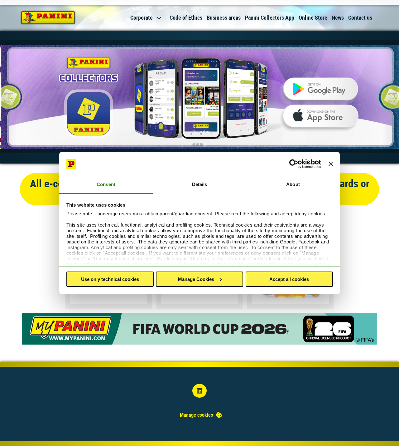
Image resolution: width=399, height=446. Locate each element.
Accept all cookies (289, 279)
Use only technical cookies (110, 279)
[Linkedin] (199, 391)
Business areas (224, 17)
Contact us (360, 17)
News (338, 17)
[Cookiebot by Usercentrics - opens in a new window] (294, 164)
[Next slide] (389, 99)
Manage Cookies (196, 279)
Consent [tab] (106, 184)
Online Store (313, 17)
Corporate (141, 17)
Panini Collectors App (269, 17)
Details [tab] (199, 184)
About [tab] (293, 184)
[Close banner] (331, 164)
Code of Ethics (186, 17)
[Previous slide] (9, 99)
